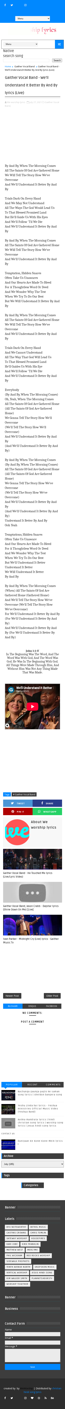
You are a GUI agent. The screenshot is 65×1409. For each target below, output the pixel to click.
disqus (32, 1006)
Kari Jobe (12, 1244)
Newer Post (12, 995)
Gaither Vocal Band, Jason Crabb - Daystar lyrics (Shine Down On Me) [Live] (31, 908)
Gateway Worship (17, 1238)
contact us (8, 1133)
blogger (13, 1006)
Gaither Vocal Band (24, 66)
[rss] (45, 1398)
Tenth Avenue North (19, 1267)
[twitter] (11, 5)
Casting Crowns (16, 1232)
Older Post (52, 995)
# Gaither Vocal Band (24, 794)
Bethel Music (38, 1227)
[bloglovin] (32, 1398)
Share (49, 803)
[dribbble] (38, 1398)
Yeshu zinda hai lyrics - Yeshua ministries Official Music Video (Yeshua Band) (38, 1108)
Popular (12, 1084)
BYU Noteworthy (16, 1227)
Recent (32, 1084)
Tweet (21, 803)
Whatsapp (50, 811)
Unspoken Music (45, 1267)
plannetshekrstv (42, 1278)
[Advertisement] (32, 136)
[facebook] (5, 5)
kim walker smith (17, 1278)
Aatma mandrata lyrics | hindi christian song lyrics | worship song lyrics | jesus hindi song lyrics (40, 1122)
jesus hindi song (42, 1272)
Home (8, 66)
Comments (53, 1084)
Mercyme (32, 1250)
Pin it (20, 811)
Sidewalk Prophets (18, 1261)
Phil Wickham (14, 1255)
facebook (51, 1006)
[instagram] (25, 5)
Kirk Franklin (30, 1244)
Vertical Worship (17, 1272)
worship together (17, 1284)
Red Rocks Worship (38, 1255)
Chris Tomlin (38, 1232)
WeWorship (26, 1388)
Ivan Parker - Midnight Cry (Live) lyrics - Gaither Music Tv (31, 940)
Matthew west (15, 1250)
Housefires (38, 1238)
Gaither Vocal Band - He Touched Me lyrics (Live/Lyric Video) (27, 875)
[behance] (52, 1398)
